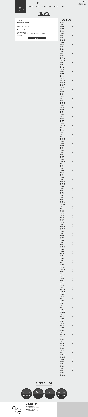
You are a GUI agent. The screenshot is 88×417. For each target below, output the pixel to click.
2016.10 (62, 228)
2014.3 (62, 284)
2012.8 (62, 318)
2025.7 (62, 46)
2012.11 (62, 312)
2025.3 (62, 53)
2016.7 (62, 233)
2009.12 (62, 375)
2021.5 (62, 131)
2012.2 (62, 329)
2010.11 (62, 356)
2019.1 (62, 179)
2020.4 (62, 152)
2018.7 (62, 190)
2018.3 (62, 197)
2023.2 (62, 98)
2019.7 (62, 168)
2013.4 (62, 303)
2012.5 (62, 323)
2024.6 (62, 69)
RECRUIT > (35, 413)
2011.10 (62, 336)
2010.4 (62, 368)
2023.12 (62, 80)
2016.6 (62, 235)
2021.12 (62, 123)
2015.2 (62, 264)
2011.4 (62, 347)
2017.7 (62, 212)
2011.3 (62, 348)
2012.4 (62, 325)
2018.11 (62, 183)
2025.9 (62, 42)
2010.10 (62, 357)
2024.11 (62, 60)
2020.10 (62, 141)
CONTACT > (28, 413)
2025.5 (62, 49)
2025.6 (62, 48)
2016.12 (62, 224)
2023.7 (62, 89)
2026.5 (62, 28)
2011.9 (62, 338)
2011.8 (62, 339)
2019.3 (62, 176)
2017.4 (62, 217)
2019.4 (62, 174)
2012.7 (62, 320)
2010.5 (62, 366)
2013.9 (62, 294)
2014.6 (62, 278)
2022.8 (62, 109)
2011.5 (62, 345)
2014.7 (62, 276)
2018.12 (62, 181)
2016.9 (62, 230)
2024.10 (62, 62)
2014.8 (62, 275)
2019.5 (62, 172)
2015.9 (62, 251)
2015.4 (62, 260)
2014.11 (62, 269)
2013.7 (62, 298)
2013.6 (62, 300)
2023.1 (62, 100)
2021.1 (62, 136)
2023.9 (62, 86)
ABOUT (50, 6)
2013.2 (62, 307)
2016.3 (62, 240)
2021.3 (62, 134)
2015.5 (62, 258)
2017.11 (62, 204)
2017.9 (62, 208)
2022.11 (62, 104)
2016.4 (62, 239)
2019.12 (62, 159)
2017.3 (62, 219)
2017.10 (62, 206)
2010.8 (62, 361)
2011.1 (62, 352)
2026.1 (62, 35)
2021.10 (62, 127)
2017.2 (62, 221)
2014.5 (62, 280)
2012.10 (62, 314)
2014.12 (62, 267)
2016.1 (62, 244)
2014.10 (62, 271)
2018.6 (62, 192)
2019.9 (62, 165)
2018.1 (62, 201)
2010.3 (62, 370)
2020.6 (62, 149)
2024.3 (62, 75)
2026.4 (62, 30)
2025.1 (62, 57)
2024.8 (62, 66)
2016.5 (62, 237)
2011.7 (62, 341)
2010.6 (62, 365)
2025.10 (62, 40)
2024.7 (62, 67)
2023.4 (62, 95)
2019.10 (62, 163)
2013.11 (62, 291)
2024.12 (62, 58)
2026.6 (62, 26)
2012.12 (62, 311)
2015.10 (62, 249)
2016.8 (62, 231)
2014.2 (62, 285)
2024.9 (62, 64)
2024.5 (62, 71)
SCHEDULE (31, 6)
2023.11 (62, 82)
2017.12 (62, 203)
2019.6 (62, 170)
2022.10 (62, 105)
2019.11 (62, 161)
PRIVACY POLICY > (44, 413)
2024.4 (62, 73)
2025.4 (62, 51)
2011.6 (62, 343)
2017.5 (62, 215)
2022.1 (62, 122)
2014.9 (62, 273)
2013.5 (62, 302)
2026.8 (62, 22)
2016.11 (62, 226)
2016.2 (62, 242)
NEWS (37, 6)
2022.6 (62, 113)
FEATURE (44, 6)
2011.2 (62, 350)
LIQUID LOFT (81, 3)
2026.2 (62, 33)
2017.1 (62, 222)
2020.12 (62, 138)
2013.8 (62, 296)
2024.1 (62, 78)
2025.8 (62, 44)
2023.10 (62, 84)
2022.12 (62, 102)
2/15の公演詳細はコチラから (37, 38)
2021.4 (62, 132)
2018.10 (62, 185)
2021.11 (62, 125)
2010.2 (62, 372)
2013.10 (62, 293)
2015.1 (62, 266)
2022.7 (62, 111)
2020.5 (62, 150)
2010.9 (62, 359)
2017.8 (62, 210)
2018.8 (62, 188)
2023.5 (62, 93)
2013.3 (62, 305)
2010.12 (62, 354)
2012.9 (62, 316)
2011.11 (62, 334)
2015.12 (62, 246)
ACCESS (56, 6)
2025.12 (62, 37)
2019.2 (62, 177)
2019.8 (62, 167)
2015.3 (62, 262)
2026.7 (62, 24)
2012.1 (62, 330)
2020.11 (62, 140)
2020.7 (62, 147)
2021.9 (62, 129)
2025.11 (62, 39)
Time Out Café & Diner (82, 4)
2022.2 (62, 120)
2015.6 (62, 257)
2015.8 (62, 253)
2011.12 (62, 332)
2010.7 (62, 363)
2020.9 (62, 143)
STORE (62, 6)
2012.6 (62, 321)
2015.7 (62, 255)
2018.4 (62, 195)
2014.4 (62, 282)
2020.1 (62, 158)
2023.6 (62, 91)
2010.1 (62, 374)
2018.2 (62, 199)
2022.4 (62, 116)
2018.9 (62, 186)
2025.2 (62, 55)
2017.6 (62, 213)
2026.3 (62, 31)
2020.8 (62, 145)
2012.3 (62, 327)
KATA (85, 3)
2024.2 (62, 77)
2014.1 (62, 287)
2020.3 (62, 154)
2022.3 (62, 118)
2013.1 (62, 309)
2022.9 (62, 107)
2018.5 (62, 194)
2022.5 (62, 114)
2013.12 (62, 289)
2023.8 (62, 87)
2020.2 (62, 156)
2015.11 (62, 248)
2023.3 (62, 96)
